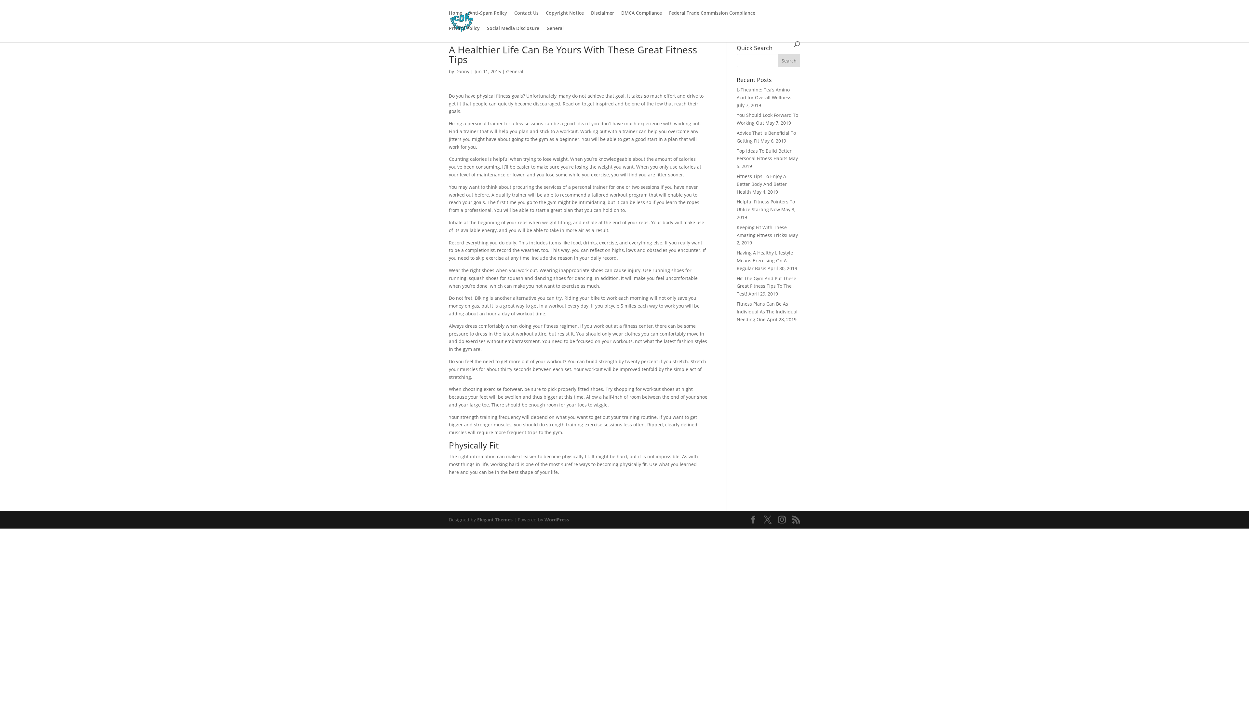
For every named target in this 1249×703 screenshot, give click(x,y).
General (555, 28)
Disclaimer (602, 13)
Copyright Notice (565, 13)
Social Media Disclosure (513, 28)
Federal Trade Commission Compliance (712, 13)
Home (455, 13)
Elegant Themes (495, 520)
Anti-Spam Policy (488, 13)
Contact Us (526, 13)
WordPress (556, 520)
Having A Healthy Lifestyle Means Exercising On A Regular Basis (765, 260)
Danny (462, 71)
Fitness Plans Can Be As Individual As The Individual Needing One (767, 312)
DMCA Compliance (641, 13)
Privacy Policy (464, 28)
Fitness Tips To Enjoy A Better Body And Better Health (762, 184)
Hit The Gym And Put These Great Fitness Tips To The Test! (766, 286)
